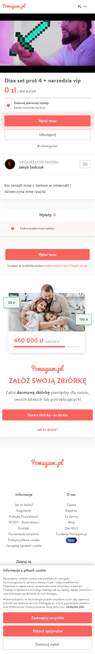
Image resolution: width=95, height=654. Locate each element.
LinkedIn (55, 473)
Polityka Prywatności (24, 516)
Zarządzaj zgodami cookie (24, 546)
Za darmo (71, 516)
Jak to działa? (47, 429)
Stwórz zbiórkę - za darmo (48, 415)
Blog (71, 522)
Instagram (40, 473)
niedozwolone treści (56, 266)
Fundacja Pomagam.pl (71, 534)
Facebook (9, 473)
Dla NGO (71, 528)
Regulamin (23, 510)
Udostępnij (47, 134)
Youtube (85, 473)
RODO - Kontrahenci (24, 522)
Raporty (71, 510)
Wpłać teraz (47, 120)
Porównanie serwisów (23, 534)
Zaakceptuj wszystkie (47, 617)
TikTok (70, 473)
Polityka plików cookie (24, 540)
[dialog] (47, 609)
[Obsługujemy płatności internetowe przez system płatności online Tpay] (71, 540)
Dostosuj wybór (47, 644)
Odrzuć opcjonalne (47, 631)
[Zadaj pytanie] (85, 164)
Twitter (24, 473)
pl (80, 6)
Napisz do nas (79, 266)
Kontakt (23, 528)
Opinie (71, 505)
